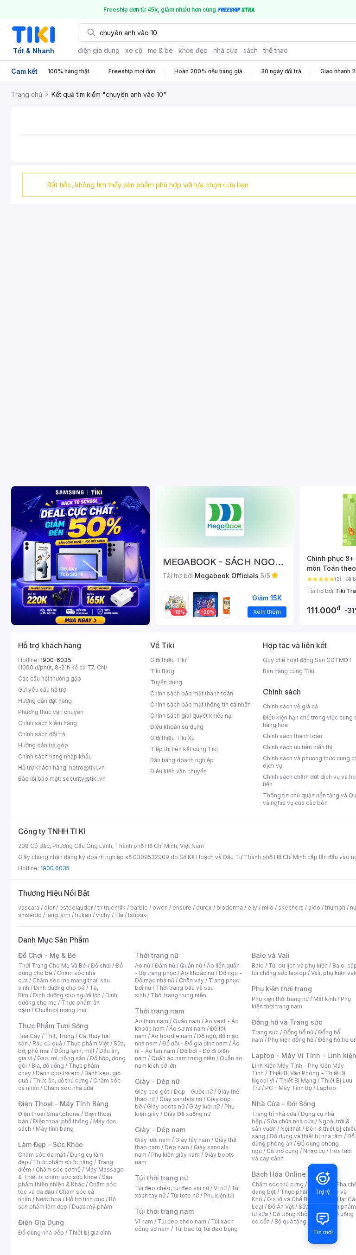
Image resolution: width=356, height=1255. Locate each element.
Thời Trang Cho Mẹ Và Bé (52, 965)
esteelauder (76, 907)
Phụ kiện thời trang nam (301, 1002)
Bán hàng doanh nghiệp (182, 760)
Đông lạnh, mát (74, 1050)
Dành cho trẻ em (58, 1073)
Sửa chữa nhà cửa (290, 1121)
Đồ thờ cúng (283, 1150)
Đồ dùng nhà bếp (41, 1232)
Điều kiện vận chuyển (178, 771)
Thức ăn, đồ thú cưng (61, 1080)
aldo (314, 907)
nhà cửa (225, 50)
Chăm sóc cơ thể (58, 1169)
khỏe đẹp (193, 50)
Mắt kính (324, 998)
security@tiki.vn (84, 778)
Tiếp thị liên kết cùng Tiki (184, 748)
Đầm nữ (165, 965)
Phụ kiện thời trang (282, 989)
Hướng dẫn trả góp (43, 745)
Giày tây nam (192, 1139)
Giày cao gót (152, 1091)
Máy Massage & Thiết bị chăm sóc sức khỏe (71, 1173)
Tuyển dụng (166, 682)
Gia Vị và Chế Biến (291, 1199)
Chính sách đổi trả (41, 734)
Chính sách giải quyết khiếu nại (191, 715)
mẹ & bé (160, 50)
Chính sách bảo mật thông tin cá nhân (200, 704)
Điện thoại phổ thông (61, 1121)
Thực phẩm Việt (88, 1043)
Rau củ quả (47, 1043)
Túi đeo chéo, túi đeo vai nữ (172, 1188)
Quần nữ (191, 965)
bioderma (229, 907)
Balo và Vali (271, 955)
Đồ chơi (101, 965)
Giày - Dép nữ (157, 1081)
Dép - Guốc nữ (193, 1091)
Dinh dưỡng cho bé (59, 987)
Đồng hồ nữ (298, 1032)
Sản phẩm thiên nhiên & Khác (65, 1180)
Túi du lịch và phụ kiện (298, 965)
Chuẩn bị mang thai (60, 1010)
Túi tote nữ (184, 1195)
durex (204, 907)
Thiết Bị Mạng (297, 1080)
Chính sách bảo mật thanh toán (191, 693)
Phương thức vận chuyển (50, 711)
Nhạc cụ (314, 1150)
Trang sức (265, 1032)
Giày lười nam (153, 1139)
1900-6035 (55, 659)
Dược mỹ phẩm (92, 1206)
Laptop (326, 1087)
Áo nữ (142, 965)
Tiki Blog (162, 671)
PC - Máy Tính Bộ (288, 1087)
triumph (335, 907)
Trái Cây (29, 1035)
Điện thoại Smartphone (49, 1113)
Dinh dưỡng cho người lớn (67, 995)
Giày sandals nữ (180, 1099)
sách (250, 50)
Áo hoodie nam (171, 1035)
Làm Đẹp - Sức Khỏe (50, 1144)
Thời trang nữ (156, 955)
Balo (258, 965)
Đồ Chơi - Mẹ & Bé (47, 955)
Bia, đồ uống (48, 1065)
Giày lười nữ (204, 1106)
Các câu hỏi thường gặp (49, 678)
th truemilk (111, 907)
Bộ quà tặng (290, 1221)
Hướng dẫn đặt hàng (45, 700)
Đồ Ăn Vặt (281, 1206)
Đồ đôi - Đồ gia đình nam (195, 1043)
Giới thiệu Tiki (168, 659)
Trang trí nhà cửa (274, 1113)
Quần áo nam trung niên (183, 1058)
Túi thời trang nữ (161, 1178)
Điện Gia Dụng (41, 1222)
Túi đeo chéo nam (182, 1221)
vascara (28, 907)
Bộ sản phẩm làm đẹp (67, 1203)
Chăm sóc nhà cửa (68, 1087)
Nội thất (290, 1128)
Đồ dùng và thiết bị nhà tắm (306, 1136)
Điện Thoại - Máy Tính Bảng (63, 1104)
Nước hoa (48, 1199)
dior (49, 907)
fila (119, 914)
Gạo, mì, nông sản (61, 1058)
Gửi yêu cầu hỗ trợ (42, 689)
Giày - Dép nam (160, 1130)
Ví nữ (220, 1188)
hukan (83, 914)
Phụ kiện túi (218, 1195)
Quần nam (186, 1021)
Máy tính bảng (55, 1128)
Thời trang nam (159, 1011)
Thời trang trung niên (178, 995)
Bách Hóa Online (279, 1174)
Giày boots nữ (165, 1106)
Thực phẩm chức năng (63, 1162)
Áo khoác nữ (197, 972)
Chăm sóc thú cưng (278, 1184)
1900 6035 (55, 868)
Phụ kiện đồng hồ (290, 1039)
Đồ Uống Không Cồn (300, 1213)
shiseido (30, 914)
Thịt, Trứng (59, 1035)
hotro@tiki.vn (87, 767)
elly (252, 907)
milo (267, 907)
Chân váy (191, 980)
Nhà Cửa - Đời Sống (283, 1104)
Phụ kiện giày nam (175, 1154)
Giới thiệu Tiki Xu (172, 737)
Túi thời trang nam (164, 1211)
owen (160, 907)
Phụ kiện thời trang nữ (280, 998)
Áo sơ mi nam (187, 1028)
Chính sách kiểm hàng (47, 723)
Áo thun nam (151, 1021)
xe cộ (133, 50)
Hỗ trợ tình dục (85, 1199)
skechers (291, 907)
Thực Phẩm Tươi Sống (53, 1026)
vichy (103, 914)
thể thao (275, 50)
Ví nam (144, 1221)
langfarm (58, 914)
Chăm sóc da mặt (41, 1154)
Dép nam (177, 1147)
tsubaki (138, 914)
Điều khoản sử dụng (176, 726)
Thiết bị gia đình (90, 1232)
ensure (181, 907)
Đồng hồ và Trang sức (287, 1022)
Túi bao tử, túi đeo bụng (206, 1228)
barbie (139, 907)
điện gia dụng (99, 50)
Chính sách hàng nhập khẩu (55, 756)
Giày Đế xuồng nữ (187, 1113)
